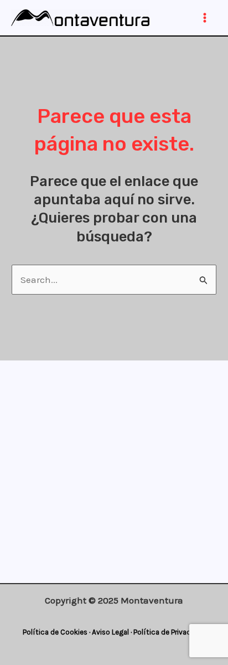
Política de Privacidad (169, 632)
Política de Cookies (55, 632)
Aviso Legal (110, 632)
